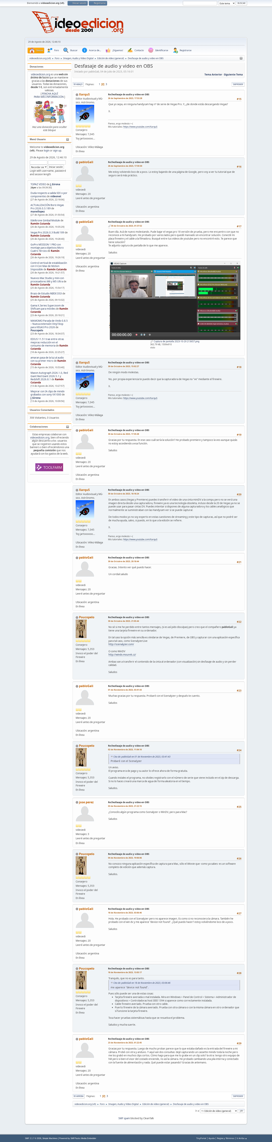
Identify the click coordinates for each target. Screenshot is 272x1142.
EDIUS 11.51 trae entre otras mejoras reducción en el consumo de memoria (47, 342)
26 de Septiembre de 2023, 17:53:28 (125, 98)
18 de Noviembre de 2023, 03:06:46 (125, 912)
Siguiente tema (233, 74)
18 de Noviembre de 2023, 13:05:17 (125, 972)
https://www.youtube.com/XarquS (140, 126)
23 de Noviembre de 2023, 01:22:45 (125, 1042)
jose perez (86, 802)
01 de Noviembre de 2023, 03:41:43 (125, 689)
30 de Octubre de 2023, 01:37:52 (126, 225)
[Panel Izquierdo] (241, 58)
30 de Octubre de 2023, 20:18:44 (123, 561)
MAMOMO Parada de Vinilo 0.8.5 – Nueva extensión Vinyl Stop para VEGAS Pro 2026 (49, 324)
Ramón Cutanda (40, 223)
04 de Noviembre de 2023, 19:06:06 (125, 857)
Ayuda (212, 1138)
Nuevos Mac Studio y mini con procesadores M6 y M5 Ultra (47, 279)
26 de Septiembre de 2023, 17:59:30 (125, 165)
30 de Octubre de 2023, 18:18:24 (123, 493)
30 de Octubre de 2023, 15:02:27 (123, 366)
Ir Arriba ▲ (242, 1138)
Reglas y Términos (225, 1138)
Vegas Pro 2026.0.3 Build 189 (47, 232)
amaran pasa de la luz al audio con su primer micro (47, 359)
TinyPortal (201, 1138)
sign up (57, 150)
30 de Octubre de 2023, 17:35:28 (123, 434)
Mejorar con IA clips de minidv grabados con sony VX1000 (48, 393)
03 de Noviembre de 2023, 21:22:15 (125, 806)
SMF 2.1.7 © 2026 (33, 1138)
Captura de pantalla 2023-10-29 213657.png (176, 341)
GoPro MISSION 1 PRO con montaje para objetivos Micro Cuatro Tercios (47, 248)
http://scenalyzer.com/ (121, 644)
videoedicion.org (40, 74)
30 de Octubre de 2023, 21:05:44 (123, 621)
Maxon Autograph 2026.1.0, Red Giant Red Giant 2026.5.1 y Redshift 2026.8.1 (49, 376)
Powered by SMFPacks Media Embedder (77, 1138)
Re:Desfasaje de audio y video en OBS (128, 94)
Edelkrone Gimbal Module (45, 220)
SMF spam (124, 1118)
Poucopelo (37, 330)
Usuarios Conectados (42, 410)
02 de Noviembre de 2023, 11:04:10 (125, 749)
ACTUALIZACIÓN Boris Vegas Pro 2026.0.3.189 (47, 206)
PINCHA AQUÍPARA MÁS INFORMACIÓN (49, 95)
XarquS (84, 94)
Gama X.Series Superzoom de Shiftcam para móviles (47, 307)
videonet (55, 196)
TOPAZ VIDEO (38, 184)
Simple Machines (50, 1138)
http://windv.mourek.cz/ (122, 654)
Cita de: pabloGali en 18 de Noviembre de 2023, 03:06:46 (141, 982)
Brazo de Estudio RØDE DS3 (46, 293)
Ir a (197, 1110)
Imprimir (238, 84)
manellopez (38, 211)
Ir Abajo (78, 84)
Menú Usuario (38, 139)
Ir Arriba (78, 1096)
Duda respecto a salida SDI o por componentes (49, 194)
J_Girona (55, 184)
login (46, 150)
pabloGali (86, 162)
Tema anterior (213, 74)
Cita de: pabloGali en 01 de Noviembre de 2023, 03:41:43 (141, 756)
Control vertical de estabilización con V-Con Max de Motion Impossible (49, 266)
